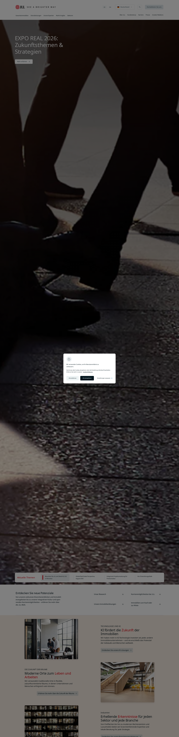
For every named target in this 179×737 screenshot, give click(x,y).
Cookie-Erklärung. (88, 372)
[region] (89, 368)
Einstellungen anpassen (105, 378)
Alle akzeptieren (87, 378)
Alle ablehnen (72, 378)
